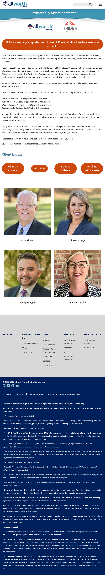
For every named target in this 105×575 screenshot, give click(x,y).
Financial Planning (13, 168)
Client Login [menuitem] (27, 352)
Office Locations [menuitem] (29, 344)
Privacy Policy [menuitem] (7, 394)
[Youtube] (17, 385)
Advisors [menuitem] (47, 340)
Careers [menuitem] (46, 361)
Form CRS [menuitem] (47, 365)
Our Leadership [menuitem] (50, 345)
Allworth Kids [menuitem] (49, 356)
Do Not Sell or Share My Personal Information (63, 394)
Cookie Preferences (36, 394)
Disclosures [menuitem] (21, 394)
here (57, 144)
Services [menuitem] (6, 334)
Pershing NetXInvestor (92, 168)
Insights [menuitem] (69, 334)
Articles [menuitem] (67, 352)
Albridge (39, 168)
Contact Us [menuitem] (89, 348)
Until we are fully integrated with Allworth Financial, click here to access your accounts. (52, 44)
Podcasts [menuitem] (68, 348)
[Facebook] (12, 385)
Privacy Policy (79, 404)
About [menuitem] (47, 334)
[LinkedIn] (4, 385)
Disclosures (69, 404)
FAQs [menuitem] (24, 348)
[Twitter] (8, 385)
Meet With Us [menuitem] (92, 334)
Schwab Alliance (65, 168)
